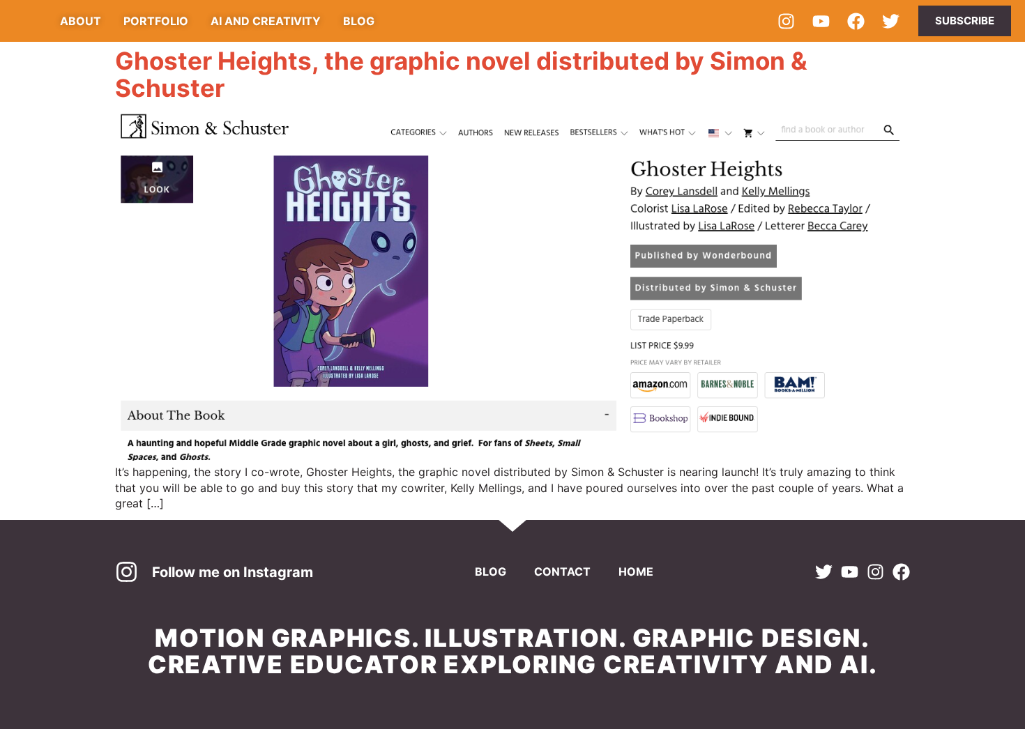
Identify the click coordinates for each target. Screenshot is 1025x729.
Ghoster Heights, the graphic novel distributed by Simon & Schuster (461, 74)
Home (635, 571)
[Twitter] (890, 20)
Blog (490, 571)
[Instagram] (785, 20)
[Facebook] (855, 20)
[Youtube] (820, 20)
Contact (562, 571)
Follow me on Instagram (232, 572)
